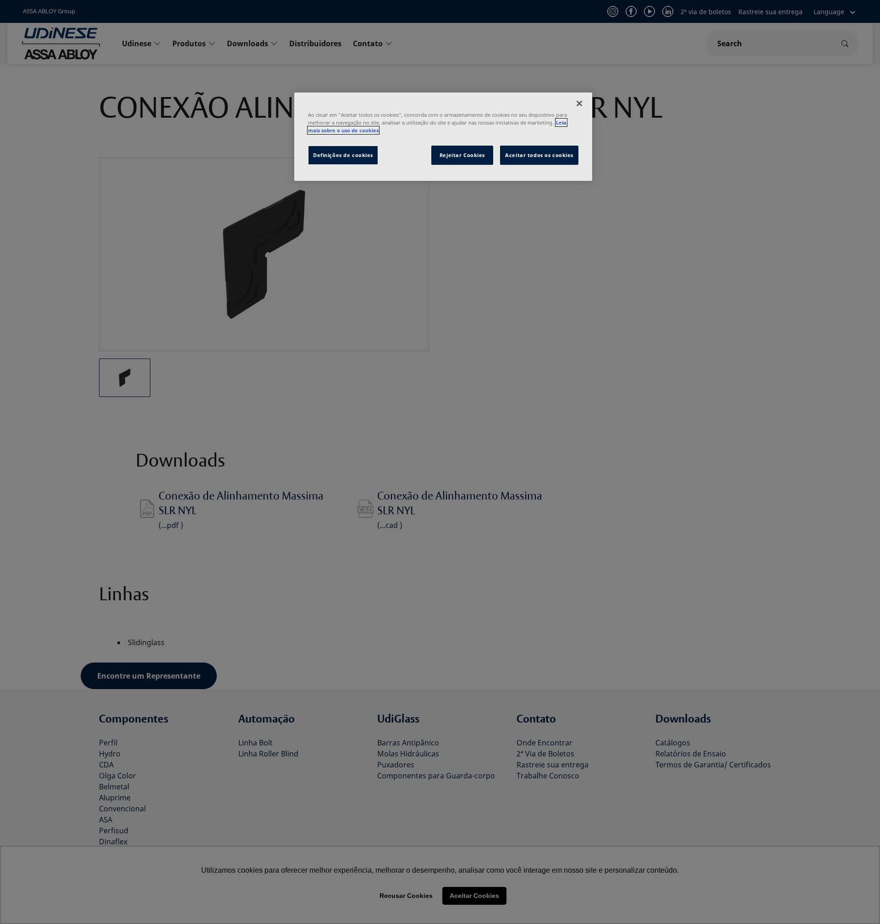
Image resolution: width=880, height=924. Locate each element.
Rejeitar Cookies (462, 155)
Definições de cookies (343, 155)
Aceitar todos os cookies (539, 155)
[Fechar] (579, 103)
